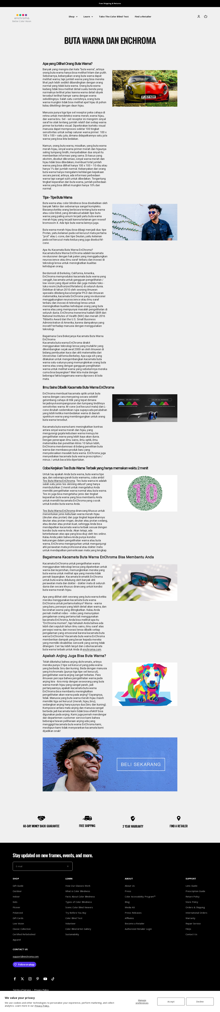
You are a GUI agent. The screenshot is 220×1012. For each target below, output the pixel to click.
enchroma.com (92, 649)
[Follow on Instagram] (30, 979)
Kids (15, 901)
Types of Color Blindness (78, 901)
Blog (127, 901)
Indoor (16, 896)
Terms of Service (22, 989)
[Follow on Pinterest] (38, 979)
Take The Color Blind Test (114, 16)
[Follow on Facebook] (15, 979)
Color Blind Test (73, 918)
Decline (200, 1001)
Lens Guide (191, 885)
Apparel (17, 939)
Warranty (190, 918)
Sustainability (72, 934)
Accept (171, 1001)
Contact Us (191, 934)
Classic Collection (22, 928)
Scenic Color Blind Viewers (79, 907)
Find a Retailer (143, 16)
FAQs (188, 928)
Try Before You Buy (75, 912)
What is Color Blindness (77, 891)
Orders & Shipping (195, 907)
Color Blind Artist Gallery (78, 928)
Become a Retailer (134, 923)
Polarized (18, 912)
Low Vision (18, 923)
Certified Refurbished (24, 934)
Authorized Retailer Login (138, 928)
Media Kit (130, 907)
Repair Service (193, 923)
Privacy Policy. (42, 1005)
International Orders (196, 912)
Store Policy (192, 901)
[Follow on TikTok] (53, 979)
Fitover (16, 907)
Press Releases (133, 912)
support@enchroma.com (26, 956)
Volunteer (70, 923)
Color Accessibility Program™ (140, 896)
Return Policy (193, 896)
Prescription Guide (195, 891)
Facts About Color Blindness (80, 896)
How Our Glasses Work (77, 885)
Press (128, 891)
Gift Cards (18, 918)
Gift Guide (18, 885)
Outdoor (17, 891)
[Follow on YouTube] (45, 979)
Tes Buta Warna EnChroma (59, 480)
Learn (87, 16)
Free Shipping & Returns (110, 3)
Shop (72, 16)
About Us (130, 885)
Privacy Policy (41, 989)
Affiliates (129, 918)
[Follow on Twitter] (22, 979)
